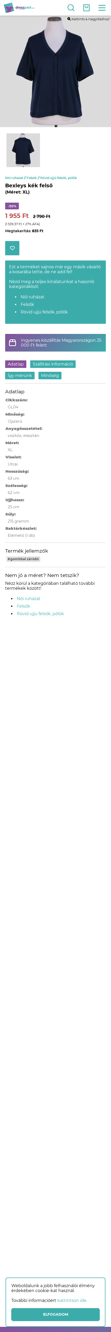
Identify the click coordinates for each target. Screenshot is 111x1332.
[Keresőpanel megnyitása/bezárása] (71, 8)
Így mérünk (20, 375)
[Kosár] (86, 8)
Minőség (50, 375)
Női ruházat (16, 178)
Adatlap (16, 364)
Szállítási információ (53, 364)
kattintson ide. (72, 1300)
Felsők (33, 178)
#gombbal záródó (23, 559)
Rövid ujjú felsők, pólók (58, 178)
